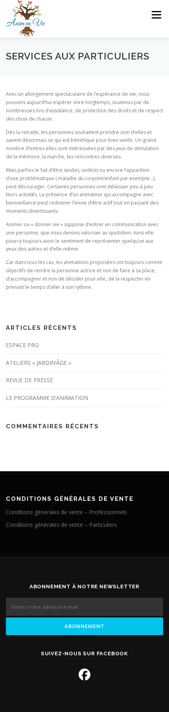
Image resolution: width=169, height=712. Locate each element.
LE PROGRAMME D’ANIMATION (47, 398)
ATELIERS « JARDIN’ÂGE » (38, 362)
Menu (155, 14)
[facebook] (84, 674)
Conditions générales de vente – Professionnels (66, 512)
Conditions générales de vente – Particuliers (61, 524)
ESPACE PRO (22, 345)
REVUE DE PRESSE (29, 380)
